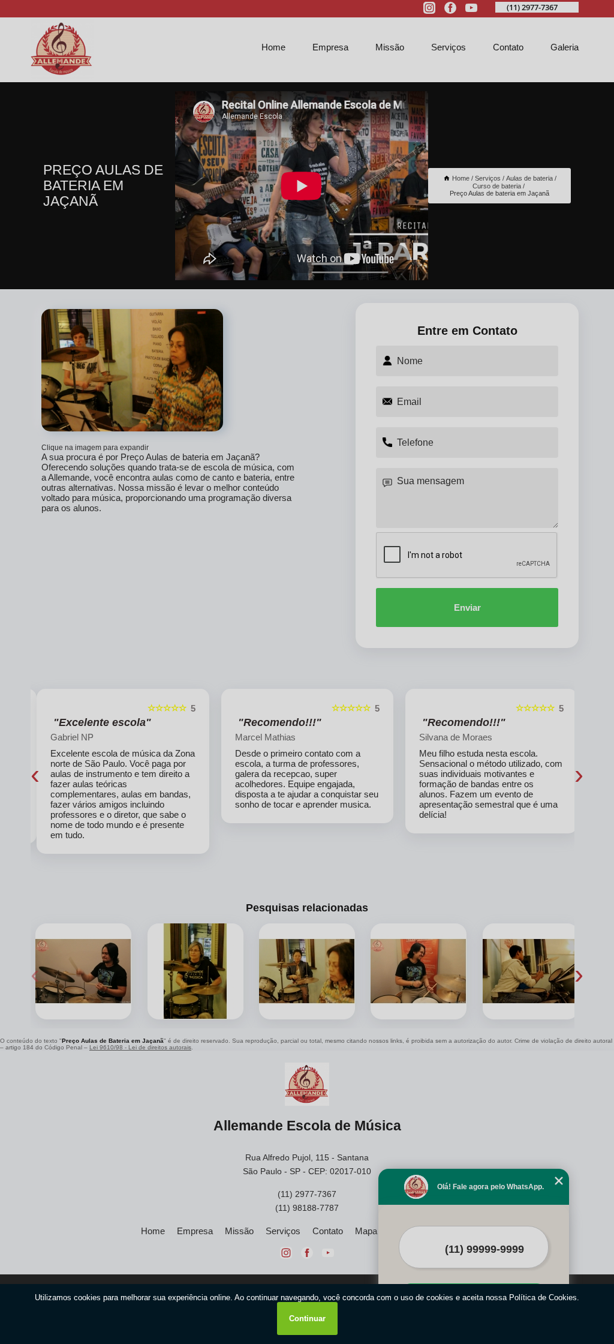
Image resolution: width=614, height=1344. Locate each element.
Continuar (307, 1318)
